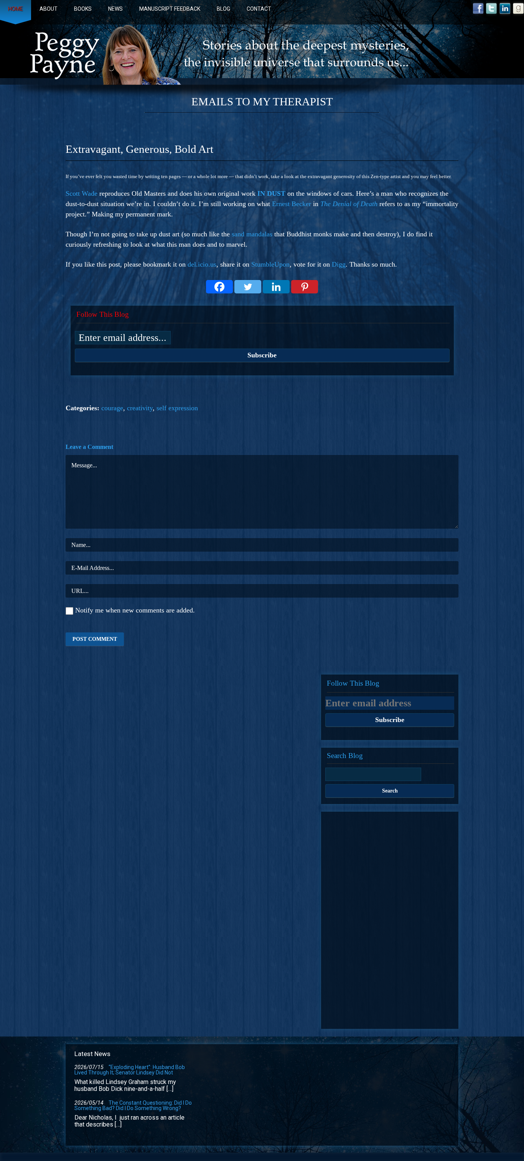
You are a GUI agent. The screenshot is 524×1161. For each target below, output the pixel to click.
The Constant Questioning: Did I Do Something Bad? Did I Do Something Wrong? (133, 1105)
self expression (177, 408)
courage (112, 408)
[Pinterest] (304, 286)
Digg (339, 264)
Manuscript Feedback (169, 9)
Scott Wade (81, 193)
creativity (140, 408)
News (115, 9)
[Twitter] (247, 286)
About (49, 9)
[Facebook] (219, 286)
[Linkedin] (276, 286)
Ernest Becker (292, 204)
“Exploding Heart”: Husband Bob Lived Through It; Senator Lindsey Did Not (129, 1070)
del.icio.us (202, 264)
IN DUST (271, 193)
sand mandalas (252, 234)
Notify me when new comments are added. (135, 610)
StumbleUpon (270, 264)
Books (83, 9)
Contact (259, 9)
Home (15, 9)
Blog (223, 9)
